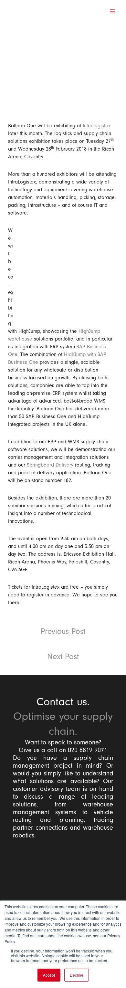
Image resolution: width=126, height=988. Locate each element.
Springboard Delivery (50, 465)
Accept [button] (49, 975)
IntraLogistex (96, 126)
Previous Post (63, 631)
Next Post (63, 656)
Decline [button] (76, 975)
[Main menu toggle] (112, 11)
